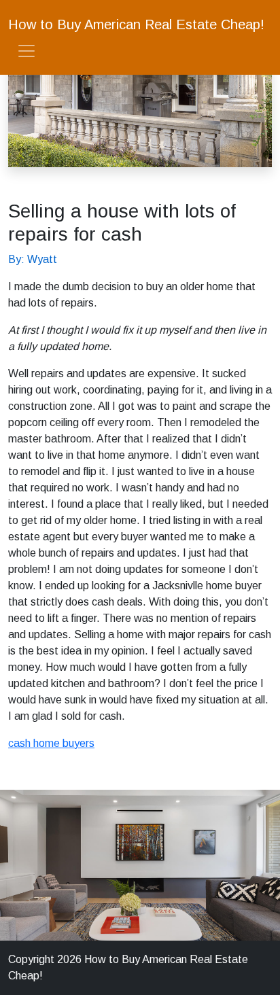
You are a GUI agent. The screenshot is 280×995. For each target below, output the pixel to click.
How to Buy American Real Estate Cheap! (136, 24)
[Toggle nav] (26, 51)
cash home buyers (51, 743)
